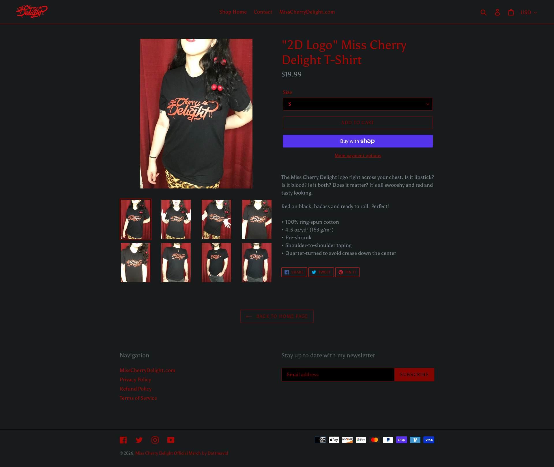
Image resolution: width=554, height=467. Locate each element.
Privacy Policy (135, 379)
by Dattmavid (215, 453)
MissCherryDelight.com (147, 370)
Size (287, 92)
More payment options (358, 155)
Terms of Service (138, 398)
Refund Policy (135, 389)
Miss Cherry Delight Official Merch (168, 453)
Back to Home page (281, 316)
